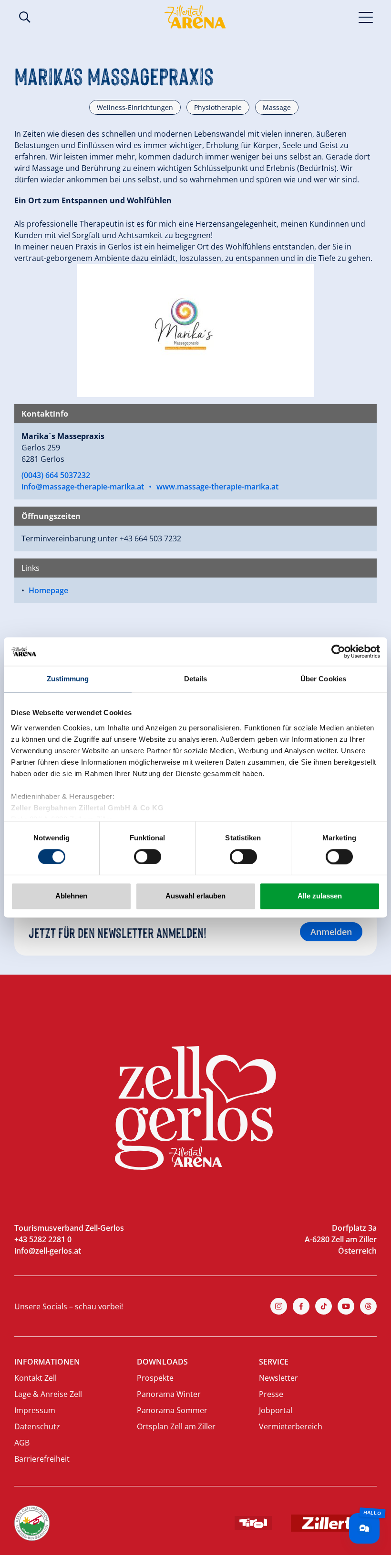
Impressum (34, 1410)
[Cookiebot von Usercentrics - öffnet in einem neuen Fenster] (338, 651)
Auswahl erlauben (195, 896)
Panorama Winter (169, 1394)
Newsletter (278, 1378)
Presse (271, 1394)
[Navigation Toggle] (366, 16)
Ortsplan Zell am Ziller (176, 1426)
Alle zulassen (320, 896)
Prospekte (155, 1378)
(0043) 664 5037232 (55, 475)
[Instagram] (278, 1306)
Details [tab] (195, 679)
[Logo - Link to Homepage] (195, 17)
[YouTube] (346, 1306)
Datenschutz (37, 1426)
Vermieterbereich (290, 1426)
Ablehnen (71, 896)
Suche (24, 17)
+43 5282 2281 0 (43, 1239)
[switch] (147, 856)
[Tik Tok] (323, 1306)
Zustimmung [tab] (68, 679)
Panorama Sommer (172, 1410)
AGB (22, 1442)
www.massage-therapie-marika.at (217, 486)
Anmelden (331, 931)
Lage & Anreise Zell (48, 1394)
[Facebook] (301, 1306)
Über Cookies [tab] (323, 679)
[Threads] (368, 1306)
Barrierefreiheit (42, 1459)
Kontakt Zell (35, 1378)
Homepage (48, 590)
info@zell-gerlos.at (47, 1251)
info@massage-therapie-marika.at (82, 486)
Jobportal (275, 1410)
